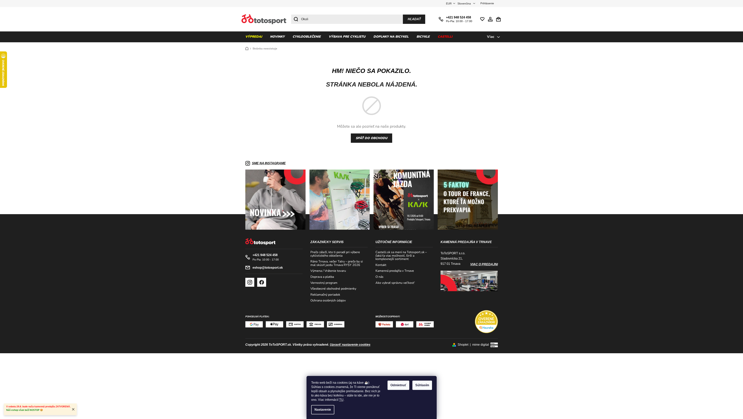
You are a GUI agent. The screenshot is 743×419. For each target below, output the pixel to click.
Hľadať (414, 19)
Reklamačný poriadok (325, 295)
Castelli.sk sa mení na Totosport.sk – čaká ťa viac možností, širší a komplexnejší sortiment (401, 256)
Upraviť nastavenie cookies (350, 344)
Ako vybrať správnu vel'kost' (395, 283)
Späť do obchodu (371, 138)
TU (341, 399)
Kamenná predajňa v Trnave (394, 271)
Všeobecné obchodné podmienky (333, 289)
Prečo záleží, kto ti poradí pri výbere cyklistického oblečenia (335, 254)
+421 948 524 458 (458, 17)
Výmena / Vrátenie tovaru (328, 271)
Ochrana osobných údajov (328, 300)
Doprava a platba (322, 277)
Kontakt (380, 265)
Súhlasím (422, 385)
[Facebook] (261, 282)
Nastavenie (322, 409)
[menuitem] (253, 36)
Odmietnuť (398, 385)
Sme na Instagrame (269, 163)
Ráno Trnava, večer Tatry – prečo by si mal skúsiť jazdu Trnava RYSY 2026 (336, 263)
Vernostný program (323, 283)
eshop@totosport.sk (268, 267)
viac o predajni (484, 264)
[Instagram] (249, 282)
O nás (379, 277)
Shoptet (463, 344)
